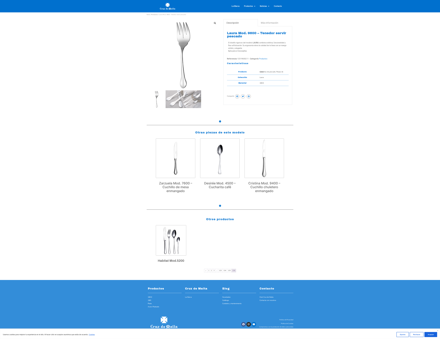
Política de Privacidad (286, 320)
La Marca (235, 6)
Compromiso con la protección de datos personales (276, 327)
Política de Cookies (287, 323)
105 (229, 270)
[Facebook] (243, 324)
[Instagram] (248, 324)
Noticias (263, 6)
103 (220, 270)
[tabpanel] (257, 65)
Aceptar (431, 334)
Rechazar (416, 334)
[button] (215, 23)
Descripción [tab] (232, 23)
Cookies (92, 334)
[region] (220, 334)
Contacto (278, 6)
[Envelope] (254, 324)
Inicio (148, 14)
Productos (248, 6)
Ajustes (403, 334)
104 (224, 270)
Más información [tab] (269, 23)
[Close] (437, 330)
